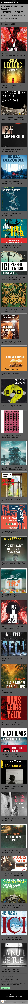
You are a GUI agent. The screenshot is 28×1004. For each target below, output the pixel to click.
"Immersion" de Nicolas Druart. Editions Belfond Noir (12, 150)
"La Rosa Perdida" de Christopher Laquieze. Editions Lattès (13, 819)
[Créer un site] (5, 1002)
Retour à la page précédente (7, 21)
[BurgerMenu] (25, 2)
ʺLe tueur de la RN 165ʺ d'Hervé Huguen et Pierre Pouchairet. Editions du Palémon (12, 342)
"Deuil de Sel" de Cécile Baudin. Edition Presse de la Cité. (13, 246)
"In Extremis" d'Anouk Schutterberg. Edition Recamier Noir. (13, 755)
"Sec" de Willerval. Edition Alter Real (13, 660)
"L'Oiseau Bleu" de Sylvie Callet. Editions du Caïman (13, 787)
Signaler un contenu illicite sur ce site (14, 996)
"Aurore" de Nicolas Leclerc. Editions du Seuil (11, 86)
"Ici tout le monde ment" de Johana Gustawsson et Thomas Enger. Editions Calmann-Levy (12, 938)
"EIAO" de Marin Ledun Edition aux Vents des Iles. (12, 406)
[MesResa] (23, 1002)
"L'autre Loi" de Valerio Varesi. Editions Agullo (12, 532)
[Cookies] (2, 1001)
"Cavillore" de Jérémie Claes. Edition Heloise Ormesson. (11, 214)
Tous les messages (5, 988)
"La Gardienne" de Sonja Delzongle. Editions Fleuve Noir (13, 182)
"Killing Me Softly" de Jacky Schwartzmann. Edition (11, 596)
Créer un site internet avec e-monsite (14, 994)
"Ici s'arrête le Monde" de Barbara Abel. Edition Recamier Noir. (13, 278)
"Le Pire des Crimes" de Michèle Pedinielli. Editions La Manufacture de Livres (13, 851)
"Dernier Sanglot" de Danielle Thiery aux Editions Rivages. (12, 500)
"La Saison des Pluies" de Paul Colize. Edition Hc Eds (12, 691)
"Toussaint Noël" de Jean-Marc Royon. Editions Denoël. (12, 436)
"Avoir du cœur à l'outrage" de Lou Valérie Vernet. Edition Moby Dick (13, 906)
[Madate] (14, 1002)
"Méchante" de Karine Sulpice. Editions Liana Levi (12, 374)
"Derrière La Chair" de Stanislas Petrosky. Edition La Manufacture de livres (13, 468)
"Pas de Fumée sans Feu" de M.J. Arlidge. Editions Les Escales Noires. (13, 628)
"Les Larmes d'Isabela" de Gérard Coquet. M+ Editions (13, 310)
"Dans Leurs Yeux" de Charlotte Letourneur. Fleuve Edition (12, 723)
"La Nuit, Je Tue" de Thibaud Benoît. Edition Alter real (11, 970)
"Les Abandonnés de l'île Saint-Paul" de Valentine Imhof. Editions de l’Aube (13, 118)
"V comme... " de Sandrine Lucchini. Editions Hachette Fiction (14, 54)
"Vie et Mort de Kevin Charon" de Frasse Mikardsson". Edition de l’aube (13, 564)
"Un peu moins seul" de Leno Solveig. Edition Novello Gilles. (12, 874)
